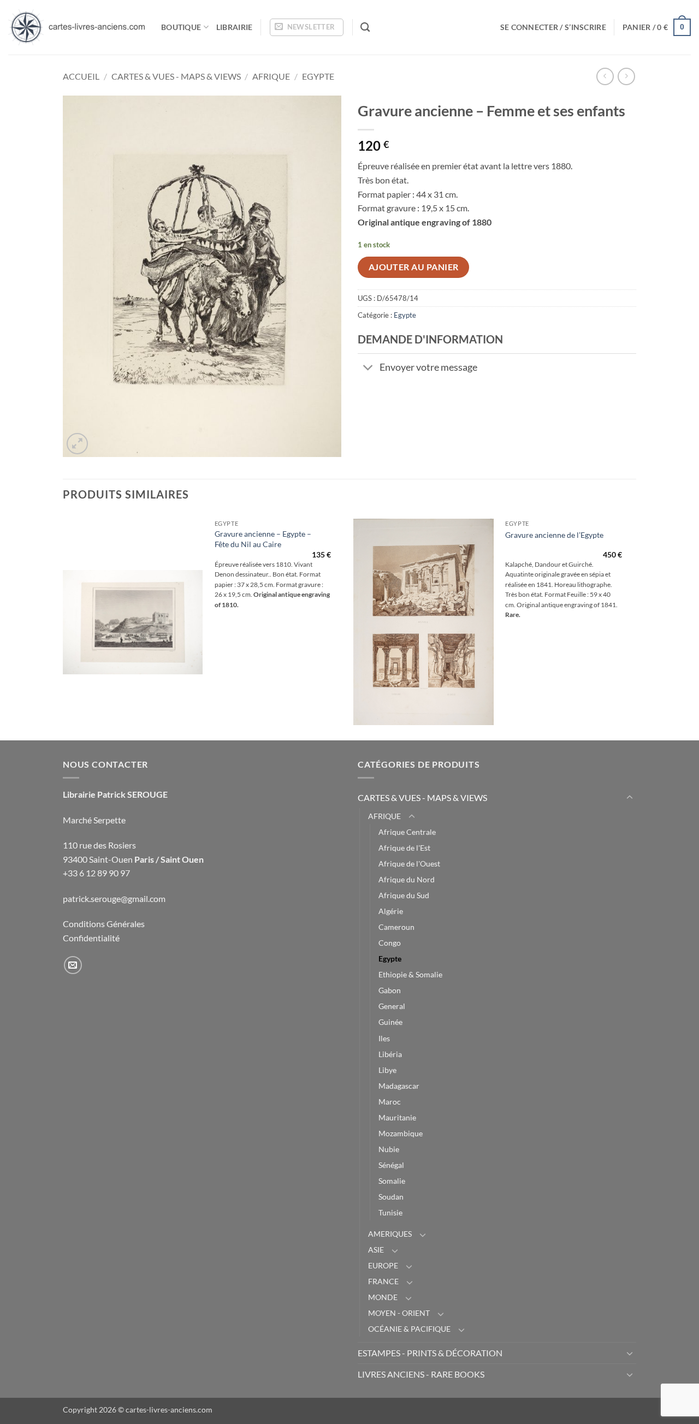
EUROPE (383, 1265)
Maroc (389, 1101)
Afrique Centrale (407, 831)
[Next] (633, 626)
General (391, 1006)
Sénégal (391, 1165)
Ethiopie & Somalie (410, 974)
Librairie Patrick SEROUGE (115, 794)
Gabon (389, 990)
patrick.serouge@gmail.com (114, 898)
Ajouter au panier (414, 267)
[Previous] (63, 626)
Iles (384, 1038)
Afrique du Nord (406, 879)
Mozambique (400, 1133)
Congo (389, 942)
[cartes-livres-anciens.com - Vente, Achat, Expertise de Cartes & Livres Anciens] (76, 27)
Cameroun (396, 926)
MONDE (383, 1297)
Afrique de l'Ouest (409, 863)
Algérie (390, 911)
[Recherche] (365, 27)
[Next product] (604, 76)
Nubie (388, 1149)
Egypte (318, 76)
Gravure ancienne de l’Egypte (554, 534)
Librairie (234, 27)
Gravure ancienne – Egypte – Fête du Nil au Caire (263, 539)
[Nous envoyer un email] (73, 965)
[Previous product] (626, 76)
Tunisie (390, 1212)
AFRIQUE (271, 76)
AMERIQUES (390, 1233)
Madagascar (398, 1085)
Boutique (181, 27)
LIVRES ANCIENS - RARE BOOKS (421, 1374)
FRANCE (383, 1281)
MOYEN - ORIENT (399, 1313)
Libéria (390, 1054)
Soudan (391, 1196)
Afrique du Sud (403, 895)
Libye (387, 1070)
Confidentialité (91, 938)
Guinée (390, 1022)
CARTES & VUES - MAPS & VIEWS (176, 76)
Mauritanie (397, 1117)
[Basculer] (368, 368)
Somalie (391, 1180)
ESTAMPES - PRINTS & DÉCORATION (430, 1353)
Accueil (81, 76)
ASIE (376, 1249)
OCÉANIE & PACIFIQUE (409, 1328)
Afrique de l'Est (404, 847)
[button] (306, 27)
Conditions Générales (104, 923)
